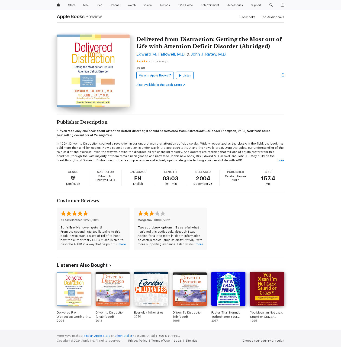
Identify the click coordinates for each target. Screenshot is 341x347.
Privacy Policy (137, 340)
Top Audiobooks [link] (272, 17)
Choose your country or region (263, 340)
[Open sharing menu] (283, 75)
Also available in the (159, 84)
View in (153, 75)
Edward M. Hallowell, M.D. (160, 54)
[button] (271, 5)
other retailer (123, 335)
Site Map (191, 340)
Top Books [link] (247, 17)
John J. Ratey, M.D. (209, 54)
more (280, 160)
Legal (177, 340)
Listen (187, 75)
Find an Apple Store (97, 335)
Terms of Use (160, 340)
